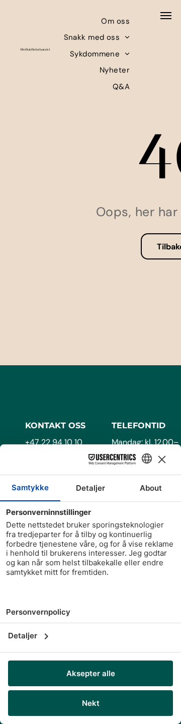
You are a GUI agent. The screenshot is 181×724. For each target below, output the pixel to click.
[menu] (166, 16)
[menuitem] (115, 21)
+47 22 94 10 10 (53, 442)
